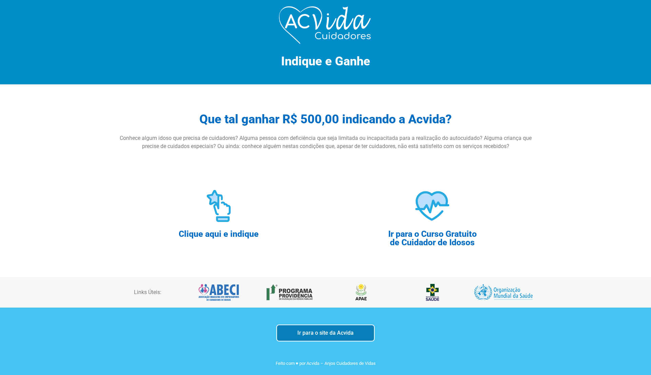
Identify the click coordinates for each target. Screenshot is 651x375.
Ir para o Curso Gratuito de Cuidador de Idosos (432, 238)
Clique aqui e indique (219, 234)
